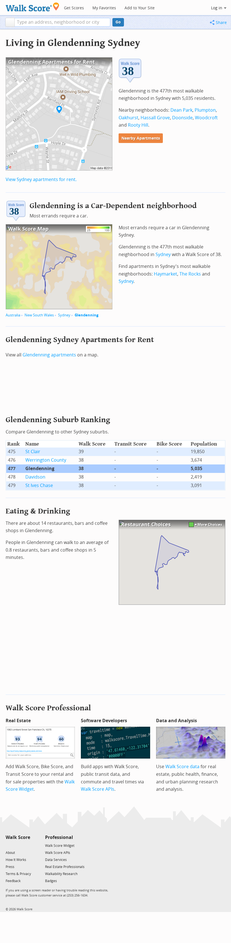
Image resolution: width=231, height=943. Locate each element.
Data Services (56, 860)
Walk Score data (182, 766)
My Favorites (104, 8)
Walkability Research (61, 874)
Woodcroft (206, 117)
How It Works (16, 860)
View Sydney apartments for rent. (41, 179)
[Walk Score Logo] (32, 7)
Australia (13, 315)
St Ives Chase (39, 485)
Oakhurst (128, 117)
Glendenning (86, 315)
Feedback (13, 881)
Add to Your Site (140, 8)
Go (118, 22)
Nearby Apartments (140, 138)
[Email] (26, 845)
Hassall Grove (155, 117)
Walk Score (18, 837)
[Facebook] (17, 845)
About (10, 853)
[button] (10, 22)
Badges (51, 881)
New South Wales (39, 315)
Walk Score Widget (59, 846)
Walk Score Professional (48, 708)
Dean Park (181, 110)
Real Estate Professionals (65, 867)
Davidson (35, 477)
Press (10, 867)
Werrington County (45, 460)
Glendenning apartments (49, 355)
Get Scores (74, 8)
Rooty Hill (138, 125)
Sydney (64, 315)
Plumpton (205, 110)
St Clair (32, 451)
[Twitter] (9, 845)
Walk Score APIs (97, 789)
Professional (59, 837)
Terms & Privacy (18, 874)
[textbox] (62, 22)
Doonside (182, 117)
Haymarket (165, 274)
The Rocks (190, 274)
